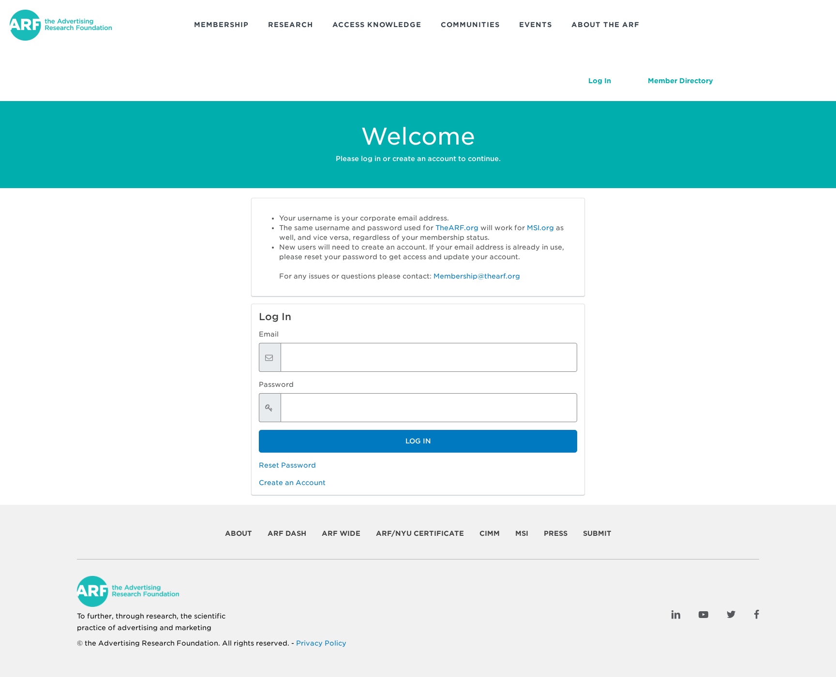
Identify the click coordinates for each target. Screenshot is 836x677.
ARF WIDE (341, 533)
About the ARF (605, 25)
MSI (521, 533)
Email (269, 334)
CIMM (489, 533)
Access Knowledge (376, 25)
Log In (599, 81)
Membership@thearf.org (476, 276)
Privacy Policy (321, 643)
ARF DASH (287, 533)
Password (276, 384)
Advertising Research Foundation (158, 643)
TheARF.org (456, 228)
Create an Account (292, 482)
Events (535, 25)
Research (290, 25)
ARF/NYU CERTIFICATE (420, 533)
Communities (470, 25)
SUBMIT (597, 533)
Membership (221, 25)
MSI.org (540, 228)
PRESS (555, 533)
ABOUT (238, 533)
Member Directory (680, 81)
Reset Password (287, 465)
